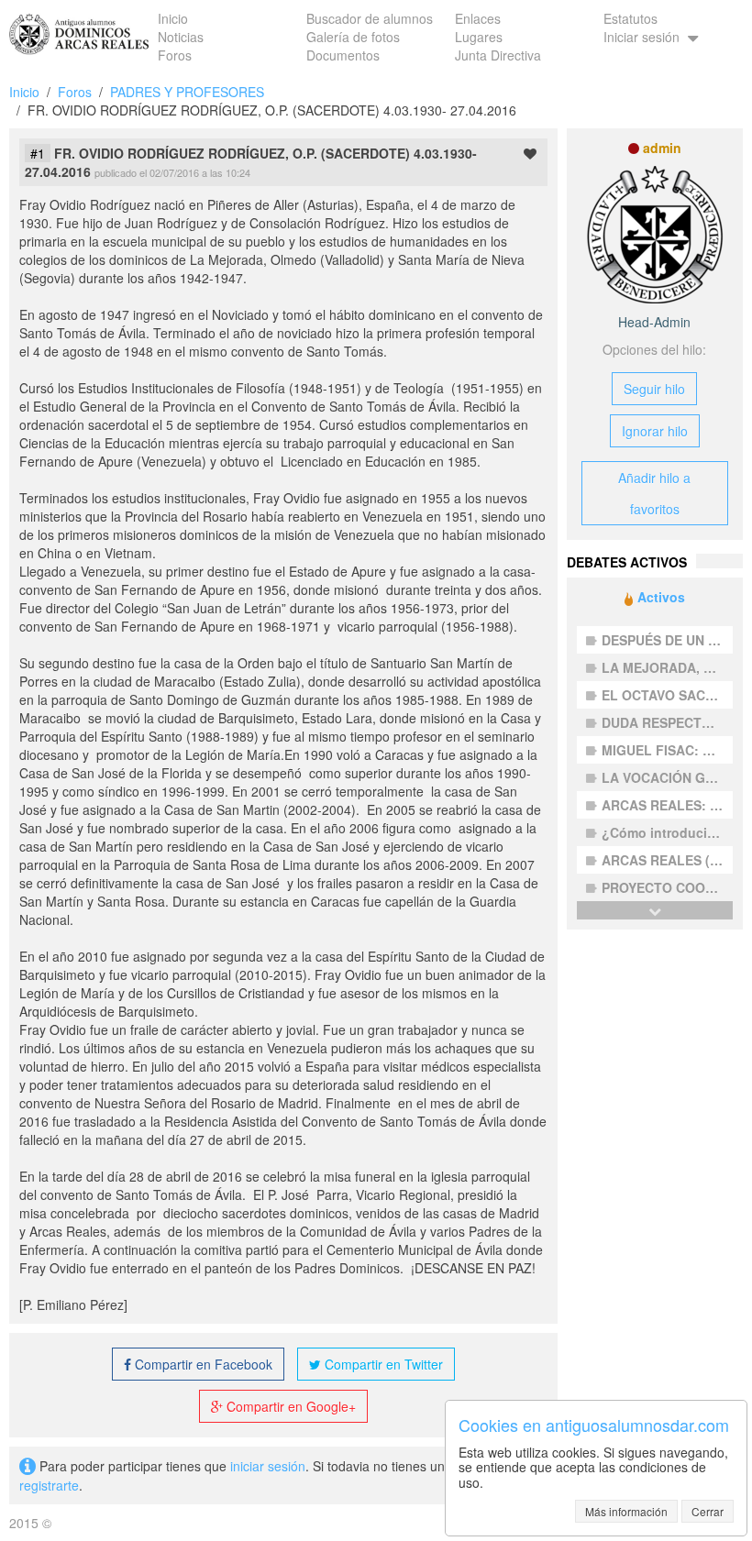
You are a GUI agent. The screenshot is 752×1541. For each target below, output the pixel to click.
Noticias (181, 37)
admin (662, 147)
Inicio (173, 18)
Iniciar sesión (643, 37)
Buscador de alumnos (369, 18)
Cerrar (707, 1511)
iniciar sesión (267, 1466)
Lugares (479, 37)
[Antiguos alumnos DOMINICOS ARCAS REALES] (79, 28)
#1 (37, 153)
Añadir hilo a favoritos (654, 493)
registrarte (49, 1485)
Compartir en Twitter (382, 1364)
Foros (175, 55)
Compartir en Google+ (289, 1406)
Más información (626, 1511)
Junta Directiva (498, 55)
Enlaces (478, 18)
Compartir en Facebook (201, 1364)
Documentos (343, 55)
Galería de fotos (353, 37)
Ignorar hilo (655, 431)
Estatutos (630, 18)
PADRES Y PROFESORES (187, 92)
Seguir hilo (654, 389)
